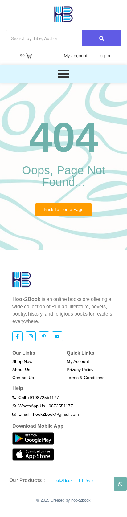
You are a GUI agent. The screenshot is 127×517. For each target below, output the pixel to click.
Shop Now (22, 361)
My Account (78, 361)
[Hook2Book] (63, 14)
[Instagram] (31, 336)
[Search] (101, 38)
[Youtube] (57, 336)
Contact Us (23, 377)
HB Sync (86, 480)
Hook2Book (61, 480)
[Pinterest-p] (44, 336)
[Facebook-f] (17, 336)
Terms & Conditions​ (85, 377)
